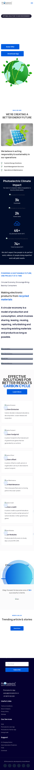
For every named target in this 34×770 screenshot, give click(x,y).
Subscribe (17, 670)
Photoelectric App (9, 690)
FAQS (2, 748)
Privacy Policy (5, 711)
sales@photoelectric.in (11, 693)
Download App (13, 54)
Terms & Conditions (6, 706)
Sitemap (3, 714)
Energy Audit (4, 732)
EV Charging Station (6, 742)
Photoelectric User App (8, 727)
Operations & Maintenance (13, 170)
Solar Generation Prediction (9, 745)
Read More (17, 628)
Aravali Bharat (26, 761)
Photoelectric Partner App (8, 729)
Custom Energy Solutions (13, 163)
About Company (5, 709)
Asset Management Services (14, 167)
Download (4, 750)
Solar (2, 724)
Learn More (17, 392)
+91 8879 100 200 (9, 696)
